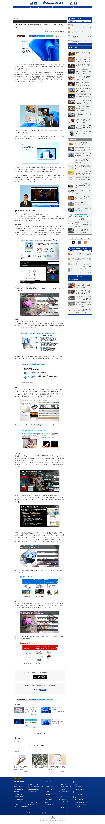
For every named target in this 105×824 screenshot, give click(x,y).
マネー (65, 7)
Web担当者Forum (18, 786)
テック (32, 7)
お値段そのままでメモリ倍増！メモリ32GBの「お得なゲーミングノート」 (83, 121)
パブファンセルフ (79, 794)
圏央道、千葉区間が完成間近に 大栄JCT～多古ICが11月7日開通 (83, 167)
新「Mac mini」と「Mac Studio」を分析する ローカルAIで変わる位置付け (82, 218)
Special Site (74, 47)
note (50, 36)
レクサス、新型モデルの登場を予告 (78, 268)
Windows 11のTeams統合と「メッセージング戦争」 (31, 724)
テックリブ (62, 804)
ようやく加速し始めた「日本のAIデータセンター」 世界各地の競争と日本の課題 (83, 292)
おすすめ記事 (74, 279)
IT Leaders (16, 791)
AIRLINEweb (63, 784)
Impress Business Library (34, 789)
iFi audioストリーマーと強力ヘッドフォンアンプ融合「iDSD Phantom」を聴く (83, 102)
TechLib (62, 807)
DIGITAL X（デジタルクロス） (35, 794)
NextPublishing (31, 804)
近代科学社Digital (50, 804)
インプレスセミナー (32, 791)
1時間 (71, 21)
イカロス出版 (62, 781)
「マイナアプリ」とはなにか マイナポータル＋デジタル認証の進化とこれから (84, 310)
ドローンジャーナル (18, 794)
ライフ (48, 7)
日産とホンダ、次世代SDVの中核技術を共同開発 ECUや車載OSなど (82, 160)
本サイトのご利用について (18, 813)
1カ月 (88, 21)
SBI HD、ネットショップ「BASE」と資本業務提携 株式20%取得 (83, 224)
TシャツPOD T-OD (50, 789)
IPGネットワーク (77, 797)
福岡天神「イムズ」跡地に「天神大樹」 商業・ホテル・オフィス (82, 204)
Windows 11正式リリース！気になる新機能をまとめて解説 (58, 721)
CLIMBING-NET (49, 799)
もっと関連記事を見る (39, 733)
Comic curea (78, 786)
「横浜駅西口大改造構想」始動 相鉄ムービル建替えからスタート (40, 767)
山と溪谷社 (47, 794)
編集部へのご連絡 (47, 813)
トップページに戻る (40, 745)
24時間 (77, 21)
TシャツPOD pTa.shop (80, 799)
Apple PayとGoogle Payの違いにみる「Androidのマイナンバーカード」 (57, 768)
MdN (61, 796)
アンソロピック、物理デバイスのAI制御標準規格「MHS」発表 (82, 185)
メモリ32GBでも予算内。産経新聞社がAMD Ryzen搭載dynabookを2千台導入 (83, 90)
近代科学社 (47, 802)
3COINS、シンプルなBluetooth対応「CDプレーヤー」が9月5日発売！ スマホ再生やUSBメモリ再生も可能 (81, 260)
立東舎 (47, 791)
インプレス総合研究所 (19, 789)
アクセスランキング (76, 18)
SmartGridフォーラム (33, 784)
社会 (73, 7)
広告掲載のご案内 (38, 813)
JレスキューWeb (64, 791)
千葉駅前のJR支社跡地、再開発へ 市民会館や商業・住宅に (82, 179)
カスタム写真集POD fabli (81, 802)
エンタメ (56, 7)
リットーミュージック (51, 784)
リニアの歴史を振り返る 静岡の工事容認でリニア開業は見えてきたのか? (83, 304)
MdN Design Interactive (66, 801)
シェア (34, 36)
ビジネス (40, 7)
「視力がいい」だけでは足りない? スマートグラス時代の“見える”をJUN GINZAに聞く (83, 298)
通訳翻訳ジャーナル (65, 789)
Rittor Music (48, 781)
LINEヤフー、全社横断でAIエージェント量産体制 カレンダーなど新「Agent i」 (82, 230)
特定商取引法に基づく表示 (87, 813)
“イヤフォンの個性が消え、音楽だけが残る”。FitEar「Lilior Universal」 (83, 108)
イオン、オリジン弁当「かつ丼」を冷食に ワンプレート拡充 (82, 198)
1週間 (83, 21)
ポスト (22, 36)
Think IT (16, 784)
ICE (75, 781)
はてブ (42, 36)
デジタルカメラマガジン (19, 801)
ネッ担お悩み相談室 (18, 796)
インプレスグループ (74, 813)
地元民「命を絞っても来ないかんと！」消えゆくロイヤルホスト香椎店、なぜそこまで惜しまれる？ (81, 272)
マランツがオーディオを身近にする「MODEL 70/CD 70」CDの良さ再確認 (83, 127)
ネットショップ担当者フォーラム (35, 786)
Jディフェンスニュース (66, 786)
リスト (26, 36)
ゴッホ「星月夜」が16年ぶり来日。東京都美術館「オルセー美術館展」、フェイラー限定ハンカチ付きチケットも (81, 255)
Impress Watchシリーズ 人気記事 (80, 248)
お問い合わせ (29, 813)
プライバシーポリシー (58, 813)
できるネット (17, 804)
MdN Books (63, 799)
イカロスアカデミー (65, 794)
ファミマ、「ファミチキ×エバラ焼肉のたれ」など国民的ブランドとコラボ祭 (83, 173)
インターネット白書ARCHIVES (21, 806)
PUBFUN (76, 792)
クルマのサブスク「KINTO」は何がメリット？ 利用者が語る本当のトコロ (83, 77)
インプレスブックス (32, 802)
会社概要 (66, 813)
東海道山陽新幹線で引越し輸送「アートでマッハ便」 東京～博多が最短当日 (82, 149)
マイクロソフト (18, 741)
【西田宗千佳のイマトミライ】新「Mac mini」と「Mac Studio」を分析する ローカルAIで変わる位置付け (81, 36)
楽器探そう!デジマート (51, 786)
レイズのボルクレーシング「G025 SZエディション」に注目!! (83, 114)
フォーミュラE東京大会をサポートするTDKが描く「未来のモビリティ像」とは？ (83, 71)
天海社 (76, 784)
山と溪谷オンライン (50, 797)
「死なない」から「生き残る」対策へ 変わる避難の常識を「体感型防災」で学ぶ (83, 285)
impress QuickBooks (79, 789)
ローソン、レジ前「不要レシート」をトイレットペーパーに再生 (82, 192)
